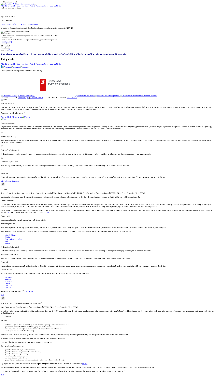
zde (7, 212)
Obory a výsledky (23, 6)
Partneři (33, 6)
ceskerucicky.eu (23, 98)
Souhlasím (15, 181)
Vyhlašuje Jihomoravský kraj (23, 4)
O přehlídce (12, 6)
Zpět (2, 295)
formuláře (47, 212)
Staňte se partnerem (49, 6)
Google (8, 279)
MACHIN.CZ (72, 98)
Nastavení (27, 117)
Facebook (8, 277)
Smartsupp (9, 287)
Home (3, 24)
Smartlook (9, 285)
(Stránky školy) (6, 42)
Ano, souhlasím (6, 117)
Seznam (8, 283)
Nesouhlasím (17, 117)
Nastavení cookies (36, 98)
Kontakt (39, 6)
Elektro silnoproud (32, 24)
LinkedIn (8, 281)
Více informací (6, 181)
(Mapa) (11, 50)
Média (58, 6)
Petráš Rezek (28, 291)
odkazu (84, 364)
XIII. (22, 24)
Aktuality (4, 6)
